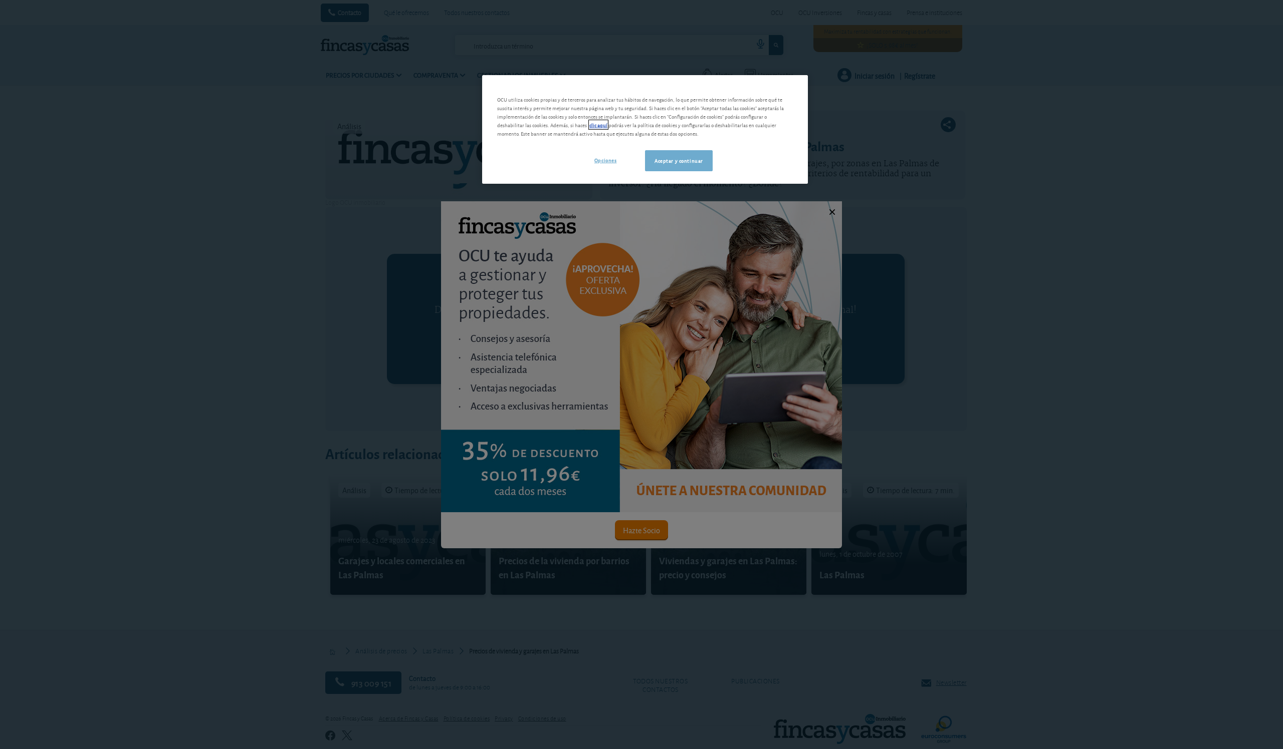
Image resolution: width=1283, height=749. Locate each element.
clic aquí (598, 125)
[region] (645, 129)
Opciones (605, 160)
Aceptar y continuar (679, 160)
